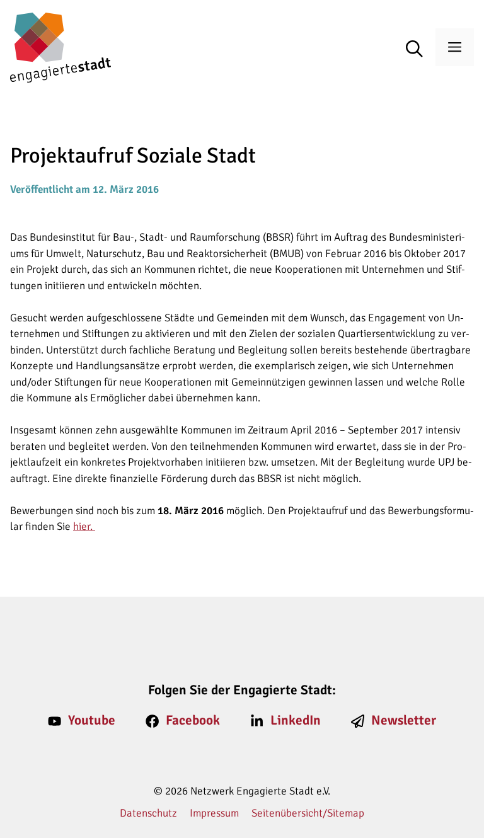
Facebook (193, 720)
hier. (84, 526)
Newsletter (403, 720)
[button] (420, 50)
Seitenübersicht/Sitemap (307, 813)
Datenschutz (148, 813)
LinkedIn (295, 720)
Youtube (91, 720)
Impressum (214, 813)
